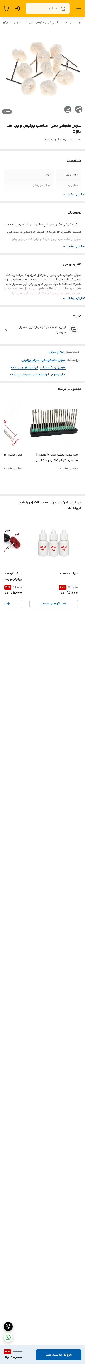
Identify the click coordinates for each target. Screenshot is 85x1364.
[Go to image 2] (4, 111)
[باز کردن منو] (77, 8)
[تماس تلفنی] (8, 1326)
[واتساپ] (8, 1337)
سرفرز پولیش (30, 360)
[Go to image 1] (8, 111)
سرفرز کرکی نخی (53, 360)
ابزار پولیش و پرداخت (24, 367)
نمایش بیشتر (76, 194)
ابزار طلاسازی (41, 374)
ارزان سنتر (75, 22)
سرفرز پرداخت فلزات (53, 367)
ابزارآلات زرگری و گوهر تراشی (46, 22)
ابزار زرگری (58, 374)
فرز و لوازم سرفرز (12, 22)
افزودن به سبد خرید (59, 1354)
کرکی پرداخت (20, 374)
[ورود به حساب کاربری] (18, 8)
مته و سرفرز (56, 351)
